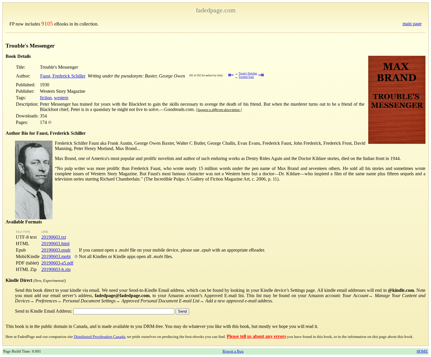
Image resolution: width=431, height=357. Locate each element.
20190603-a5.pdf (57, 262)
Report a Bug (233, 351)
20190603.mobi (56, 256)
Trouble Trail (246, 76)
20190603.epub (55, 249)
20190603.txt (53, 237)
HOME (422, 351)
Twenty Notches (248, 73)
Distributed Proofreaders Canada (99, 336)
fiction (46, 97)
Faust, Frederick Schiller (62, 75)
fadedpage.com (215, 10)
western (61, 97)
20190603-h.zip (56, 269)
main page (412, 23)
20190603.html (55, 243)
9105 (47, 24)
